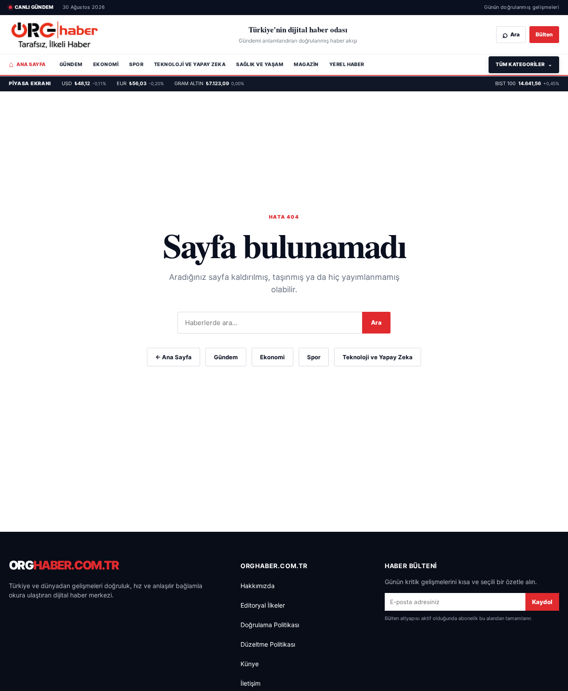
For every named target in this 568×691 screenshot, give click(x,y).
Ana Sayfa (27, 64)
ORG (64, 565)
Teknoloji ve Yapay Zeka (189, 64)
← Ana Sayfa (173, 357)
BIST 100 (527, 83)
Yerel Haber (346, 64)
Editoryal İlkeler (263, 605)
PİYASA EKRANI (30, 83)
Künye (250, 663)
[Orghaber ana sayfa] (54, 34)
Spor (136, 64)
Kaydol (542, 601)
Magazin (306, 64)
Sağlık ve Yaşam (259, 64)
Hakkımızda (258, 585)
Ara (376, 322)
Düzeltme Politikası (268, 644)
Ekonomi (105, 64)
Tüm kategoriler (524, 64)
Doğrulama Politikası (270, 624)
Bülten (544, 34)
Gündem (71, 64)
